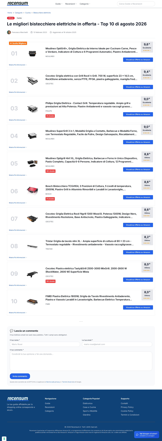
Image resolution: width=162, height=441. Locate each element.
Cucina (28, 13)
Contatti (124, 403)
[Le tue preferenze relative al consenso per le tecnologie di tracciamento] (4, 438)
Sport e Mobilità (90, 411)
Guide (58, 4)
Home (9, 13)
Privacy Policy (127, 407)
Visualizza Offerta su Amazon (138, 60)
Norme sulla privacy (53, 382)
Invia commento (20, 376)
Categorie (18, 13)
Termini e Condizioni (130, 415)
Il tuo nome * (15, 340)
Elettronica (87, 403)
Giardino (86, 415)
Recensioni (70, 4)
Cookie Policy (127, 411)
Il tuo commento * (17, 350)
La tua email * (87, 340)
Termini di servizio (68, 382)
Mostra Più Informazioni (17, 65)
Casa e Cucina (89, 407)
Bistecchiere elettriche (42, 13)
